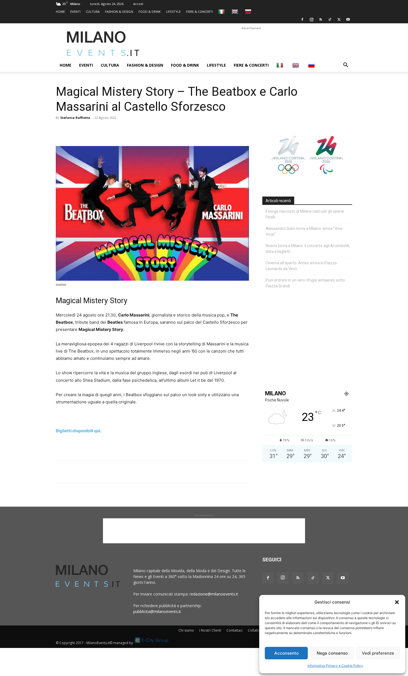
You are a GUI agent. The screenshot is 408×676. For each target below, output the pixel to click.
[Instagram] (311, 19)
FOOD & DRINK (149, 11)
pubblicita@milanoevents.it (157, 611)
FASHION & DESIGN (119, 11)
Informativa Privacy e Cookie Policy (335, 666)
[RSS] (320, 19)
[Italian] (222, 11)
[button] (397, 602)
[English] (235, 11)
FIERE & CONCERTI (199, 11)
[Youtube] (348, 19)
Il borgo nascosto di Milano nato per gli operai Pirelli (305, 214)
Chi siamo (186, 630)
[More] (125, 130)
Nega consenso (332, 653)
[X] (339, 19)
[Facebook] (302, 19)
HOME (60, 11)
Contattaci (234, 630)
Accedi (138, 4)
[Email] (112, 130)
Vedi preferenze (378, 653)
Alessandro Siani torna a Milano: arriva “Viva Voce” (304, 231)
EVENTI (75, 11)
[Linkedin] (99, 130)
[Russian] (249, 11)
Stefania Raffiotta (75, 117)
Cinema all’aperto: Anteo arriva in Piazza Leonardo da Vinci (301, 266)
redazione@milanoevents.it (214, 594)
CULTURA (93, 11)
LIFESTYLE (173, 11)
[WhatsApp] (86, 130)
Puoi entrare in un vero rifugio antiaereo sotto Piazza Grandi (305, 283)
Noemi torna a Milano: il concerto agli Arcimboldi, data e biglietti (308, 248)
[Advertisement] (251, 43)
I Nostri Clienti (210, 630)
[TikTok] (330, 19)
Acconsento (286, 653)
